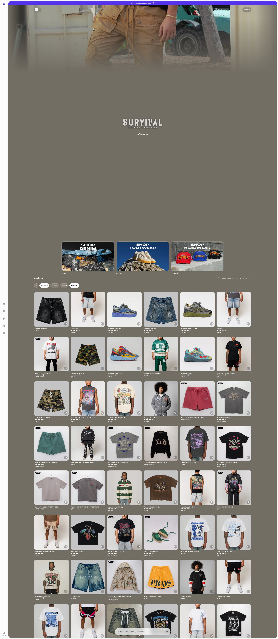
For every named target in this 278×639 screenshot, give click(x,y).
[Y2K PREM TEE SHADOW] (197, 443)
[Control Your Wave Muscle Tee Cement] (88, 398)
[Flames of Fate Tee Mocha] (161, 487)
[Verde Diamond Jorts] (124, 621)
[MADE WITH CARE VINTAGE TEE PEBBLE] (51, 487)
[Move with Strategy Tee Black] (161, 621)
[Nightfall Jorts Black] (51, 309)
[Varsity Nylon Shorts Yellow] (161, 577)
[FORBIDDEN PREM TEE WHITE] (234, 532)
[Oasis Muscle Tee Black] (197, 487)
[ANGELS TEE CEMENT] (234, 398)
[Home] (4, 303)
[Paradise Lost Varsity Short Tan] (51, 532)
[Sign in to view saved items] (4, 333)
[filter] (36, 285)
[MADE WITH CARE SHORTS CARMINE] (197, 398)
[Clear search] (167, 631)
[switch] (54, 285)
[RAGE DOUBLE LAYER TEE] (234, 487)
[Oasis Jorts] (88, 309)
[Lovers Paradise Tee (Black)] (124, 532)
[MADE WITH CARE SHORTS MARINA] (51, 443)
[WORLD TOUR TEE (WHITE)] (51, 354)
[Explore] (4, 311)
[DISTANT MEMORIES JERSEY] (161, 354)
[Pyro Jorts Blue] (88, 577)
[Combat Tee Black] (197, 577)
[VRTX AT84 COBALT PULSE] (124, 309)
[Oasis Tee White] (197, 621)
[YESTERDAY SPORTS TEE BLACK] (234, 443)
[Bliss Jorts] (234, 309)
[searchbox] (142, 631)
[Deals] (4, 325)
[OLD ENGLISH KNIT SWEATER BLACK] (161, 443)
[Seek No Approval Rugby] (124, 487)
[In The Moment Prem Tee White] (197, 532)
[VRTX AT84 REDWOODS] (124, 354)
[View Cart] (4, 318)
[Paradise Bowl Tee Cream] (51, 577)
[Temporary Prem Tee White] (51, 621)
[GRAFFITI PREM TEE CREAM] (124, 398)
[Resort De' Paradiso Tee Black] (234, 354)
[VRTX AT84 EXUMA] (197, 354)
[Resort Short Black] (88, 621)
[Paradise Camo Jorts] (88, 354)
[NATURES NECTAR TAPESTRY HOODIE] (124, 577)
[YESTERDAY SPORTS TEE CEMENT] (124, 443)
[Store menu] (37, 9)
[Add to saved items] (66, 324)
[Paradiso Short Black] (234, 577)
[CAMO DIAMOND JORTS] (51, 398)
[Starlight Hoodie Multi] (161, 398)
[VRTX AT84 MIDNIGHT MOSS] (197, 309)
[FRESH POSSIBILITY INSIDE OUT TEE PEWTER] (88, 487)
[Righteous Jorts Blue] (161, 309)
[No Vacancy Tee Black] (88, 532)
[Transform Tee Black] (234, 621)
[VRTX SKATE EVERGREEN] (161, 532)
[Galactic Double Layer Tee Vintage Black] (88, 443)
